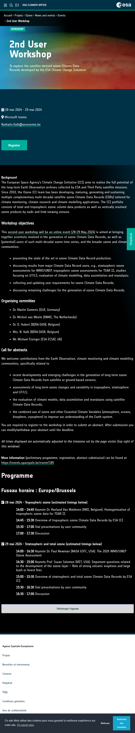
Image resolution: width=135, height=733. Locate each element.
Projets (19, 15)
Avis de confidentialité (14, 710)
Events (62, 15)
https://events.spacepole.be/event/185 (27, 463)
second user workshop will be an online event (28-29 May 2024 (51, 232)
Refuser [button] (105, 723)
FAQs (5, 692)
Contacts (6, 673)
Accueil (8, 15)
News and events (45, 15)
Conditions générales (13, 701)
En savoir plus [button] (25, 725)
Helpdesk (7, 682)
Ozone (29, 15)
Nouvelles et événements (16, 664)
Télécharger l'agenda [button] (67, 608)
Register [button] (14, 145)
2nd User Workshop (18, 21)
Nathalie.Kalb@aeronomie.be (21, 124)
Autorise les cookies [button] (121, 723)
